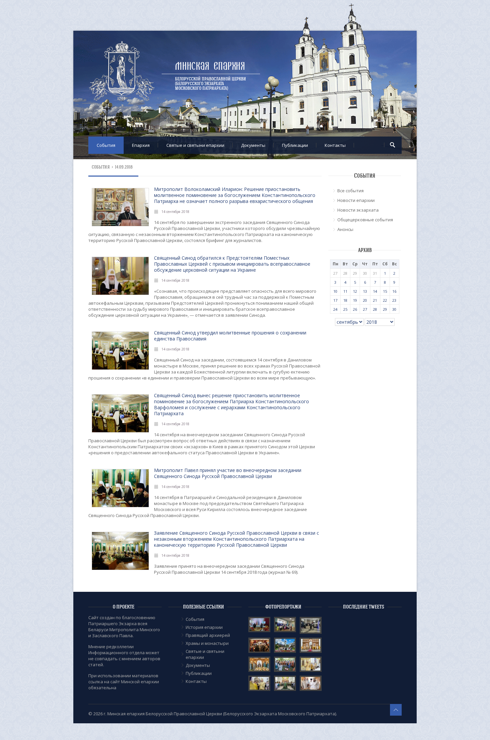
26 (355, 309)
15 (385, 291)
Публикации (295, 145)
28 (375, 309)
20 (365, 300)
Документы (253, 145)
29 (385, 309)
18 (345, 300)
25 (345, 309)
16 (394, 291)
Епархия (141, 145)
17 (335, 300)
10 (335, 291)
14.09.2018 (124, 167)
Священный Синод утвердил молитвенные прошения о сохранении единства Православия (230, 335)
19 (355, 300)
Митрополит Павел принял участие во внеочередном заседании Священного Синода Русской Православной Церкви (227, 473)
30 (394, 309)
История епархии (204, 627)
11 (345, 291)
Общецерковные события (365, 220)
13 (365, 291)
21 (375, 300)
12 (355, 291)
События (106, 145)
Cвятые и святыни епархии (195, 145)
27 (365, 309)
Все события (350, 191)
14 (375, 291)
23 (394, 300)
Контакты (335, 145)
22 (385, 300)
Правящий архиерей (208, 635)
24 (335, 309)
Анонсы (345, 229)
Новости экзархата (358, 210)
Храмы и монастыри (207, 643)
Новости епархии (356, 200)
